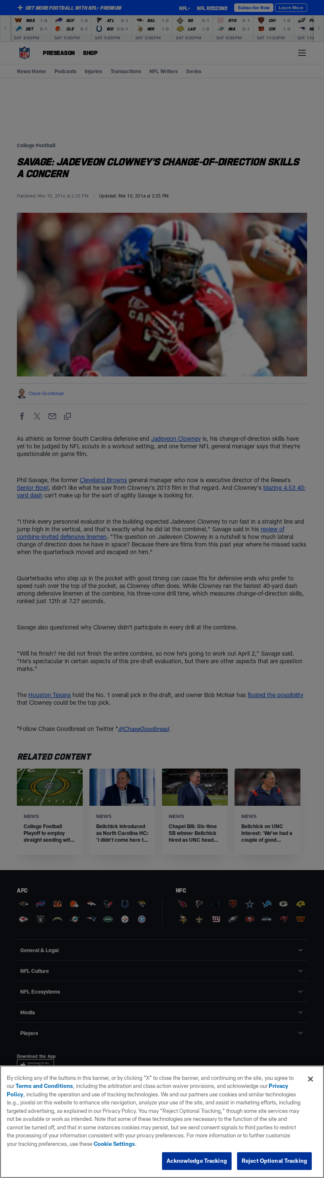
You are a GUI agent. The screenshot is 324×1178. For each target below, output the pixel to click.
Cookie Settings (114, 1143)
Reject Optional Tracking (274, 1160)
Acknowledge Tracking (197, 1160)
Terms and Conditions (44, 1085)
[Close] (310, 1079)
